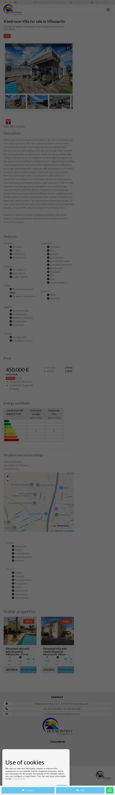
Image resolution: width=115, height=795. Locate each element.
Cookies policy (19, 779)
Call (81, 790)
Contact (29, 790)
